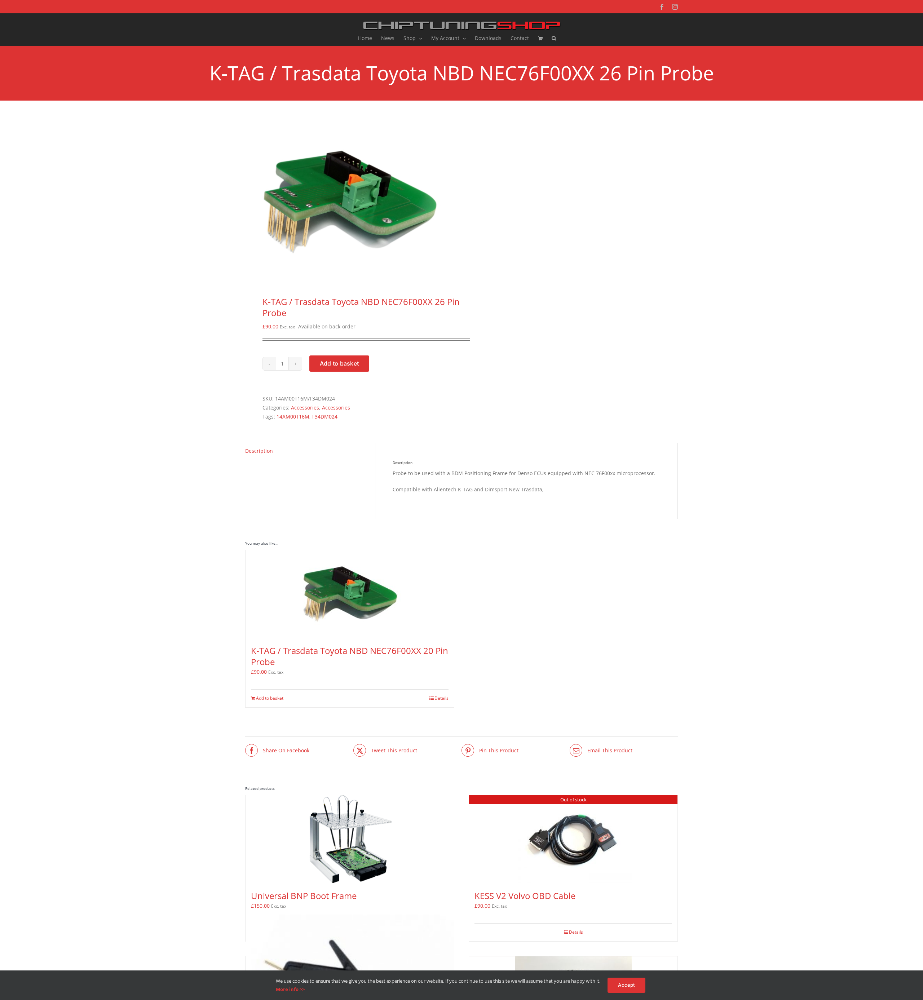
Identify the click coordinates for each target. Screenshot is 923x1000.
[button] (554, 38)
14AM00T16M (293, 416)
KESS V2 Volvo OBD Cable (524, 896)
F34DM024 (324, 416)
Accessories (305, 407)
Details (441, 698)
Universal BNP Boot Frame (304, 896)
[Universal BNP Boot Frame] (350, 839)
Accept (626, 985)
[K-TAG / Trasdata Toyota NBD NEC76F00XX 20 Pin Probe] (350, 594)
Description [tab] (259, 450)
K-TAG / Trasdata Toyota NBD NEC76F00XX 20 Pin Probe (349, 656)
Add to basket (339, 363)
